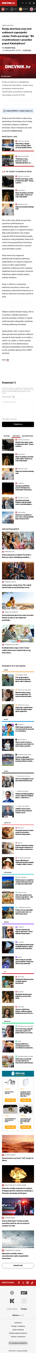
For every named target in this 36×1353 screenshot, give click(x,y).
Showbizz (25, 9)
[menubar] (29, 3)
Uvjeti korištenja (18, 1330)
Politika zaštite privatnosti (18, 1333)
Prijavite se (18, 424)
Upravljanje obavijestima (19, 1343)
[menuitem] (29, 3)
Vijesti (6, 9)
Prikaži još (18, 1265)
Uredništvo (18, 1323)
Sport (15, 9)
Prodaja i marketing (18, 1326)
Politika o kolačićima (18, 1336)
